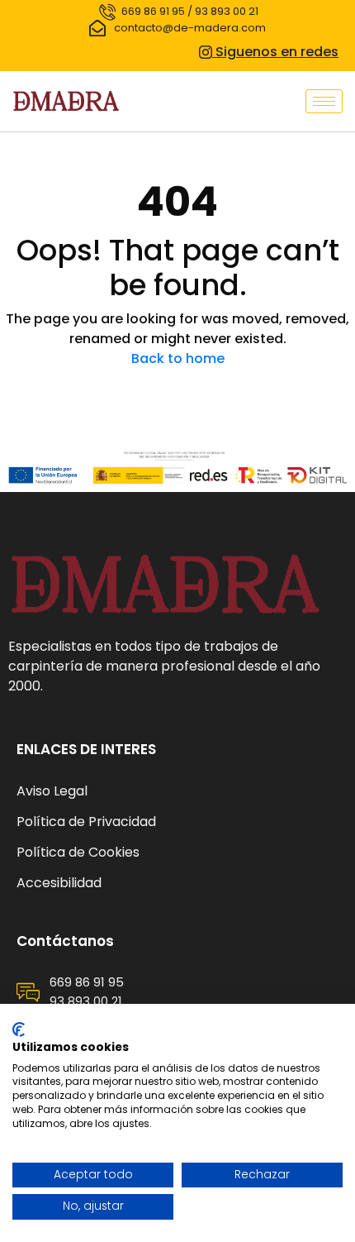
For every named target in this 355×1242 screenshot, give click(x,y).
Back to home (178, 358)
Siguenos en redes (275, 51)
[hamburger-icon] (324, 101)
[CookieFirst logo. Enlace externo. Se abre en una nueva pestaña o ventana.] (18, 1029)
